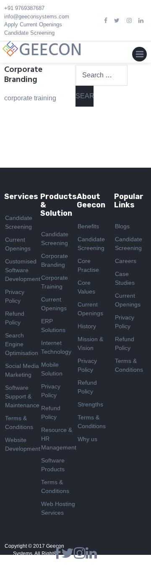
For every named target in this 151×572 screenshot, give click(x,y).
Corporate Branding (23, 75)
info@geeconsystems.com (36, 16)
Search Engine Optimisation (21, 344)
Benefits (88, 226)
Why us (87, 439)
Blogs (122, 226)
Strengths (90, 404)
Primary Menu (139, 56)
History (87, 326)
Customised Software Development (22, 270)
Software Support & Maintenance (22, 396)
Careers (125, 261)
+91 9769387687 (24, 8)
